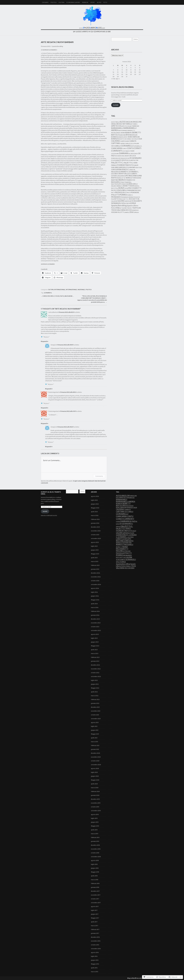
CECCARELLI (116, 146)
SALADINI (114, 201)
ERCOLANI (129, 160)
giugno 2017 (94, 914)
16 (122, 72)
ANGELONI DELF (116, 124)
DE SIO (127, 158)
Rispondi (44, 341)
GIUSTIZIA (139, 167)
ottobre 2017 (95, 899)
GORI (113, 170)
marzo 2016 (94, 971)
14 (113, 72)
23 (122, 74)
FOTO (105, 2)
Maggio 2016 (95, 964)
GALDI (136, 165)
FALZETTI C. (117, 162)
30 (122, 77)
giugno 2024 (95, 596)
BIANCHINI (122, 135)
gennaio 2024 (95, 615)
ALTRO (99, 2)
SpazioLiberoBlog (92, 19)
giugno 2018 (94, 868)
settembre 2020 (96, 764)
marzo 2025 (94, 561)
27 (140, 74)
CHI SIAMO (45, 2)
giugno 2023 (95, 642)
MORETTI (126, 186)
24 (126, 74)
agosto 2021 (95, 722)
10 (126, 70)
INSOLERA (114, 172)
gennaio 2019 (95, 841)
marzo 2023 (94, 653)
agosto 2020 (95, 768)
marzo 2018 (94, 879)
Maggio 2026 (95, 508)
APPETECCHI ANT (126, 126)
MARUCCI (123, 180)
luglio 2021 (94, 726)
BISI (127, 135)
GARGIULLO (123, 167)
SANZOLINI (127, 201)
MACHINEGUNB (135, 176)
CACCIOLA (134, 139)
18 (131, 72)
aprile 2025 (94, 557)
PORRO (123, 194)
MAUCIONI (125, 184)
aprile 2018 (94, 876)
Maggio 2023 (95, 646)
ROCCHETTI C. (124, 199)
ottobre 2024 (95, 580)
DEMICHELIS (115, 158)
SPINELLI (118, 208)
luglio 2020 (94, 772)
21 (113, 74)
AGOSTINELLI (115, 122)
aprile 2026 (94, 511)
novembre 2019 (95, 803)
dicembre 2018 (95, 845)
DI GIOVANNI (115, 160)
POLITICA (53, 2)
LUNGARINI (120, 176)
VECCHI (129, 210)
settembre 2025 (96, 538)
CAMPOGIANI (124, 141)
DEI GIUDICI (118, 156)
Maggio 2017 (95, 918)
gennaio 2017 (95, 933)
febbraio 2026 (95, 519)
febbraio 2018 (95, 883)
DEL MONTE (126, 156)
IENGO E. (125, 169)
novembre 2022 (96, 669)
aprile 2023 (94, 649)
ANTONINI (126, 124)
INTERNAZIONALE (59, 289)
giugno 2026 (95, 504)
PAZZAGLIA (119, 192)
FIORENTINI (123, 165)
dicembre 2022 (95, 665)
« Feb (113, 79)
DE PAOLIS (122, 158)
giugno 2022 (95, 684)
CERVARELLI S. (138, 146)
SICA (128, 203)
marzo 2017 (94, 925)
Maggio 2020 (95, 780)
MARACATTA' (121, 178)
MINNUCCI (119, 186)
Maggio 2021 (95, 734)
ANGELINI (129, 122)
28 (113, 77)
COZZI (132, 151)
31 (126, 77)
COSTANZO (125, 151)
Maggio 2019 (95, 826)
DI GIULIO (122, 160)
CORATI (137, 148)
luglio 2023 (94, 638)
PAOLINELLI (122, 190)
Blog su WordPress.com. (134, 978)
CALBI (140, 139)
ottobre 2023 (95, 626)
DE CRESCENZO (133, 153)
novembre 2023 (96, 623)
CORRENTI (116, 150)
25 (131, 74)
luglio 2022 (94, 680)
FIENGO (114, 165)
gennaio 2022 (95, 703)
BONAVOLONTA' (122, 137)
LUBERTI (134, 174)
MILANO (113, 186)
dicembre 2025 (95, 527)
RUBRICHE (85, 2)
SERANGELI (116, 203)
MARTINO (114, 180)
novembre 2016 (95, 941)
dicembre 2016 (95, 937)
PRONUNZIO (116, 197)
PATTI (113, 192)
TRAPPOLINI (136, 208)
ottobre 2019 (95, 807)
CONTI (124, 148)
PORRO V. (130, 195)
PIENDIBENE (135, 192)
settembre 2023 (96, 630)
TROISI (114, 210)
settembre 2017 (96, 902)
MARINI (138, 178)
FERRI (135, 163)
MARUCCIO (131, 180)
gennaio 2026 (95, 523)
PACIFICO (114, 190)
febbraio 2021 (95, 745)
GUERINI (118, 170)
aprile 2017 (94, 922)
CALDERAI (115, 141)
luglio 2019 (94, 818)
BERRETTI (136, 132)
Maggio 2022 (95, 688)
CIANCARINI (116, 148)
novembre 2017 (95, 895)
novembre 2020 (96, 757)
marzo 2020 (94, 787)
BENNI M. (128, 133)
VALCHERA (121, 210)
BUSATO (121, 139)
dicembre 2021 (95, 707)
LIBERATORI (122, 174)
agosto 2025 (95, 542)
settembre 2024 (96, 584)
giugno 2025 (95, 550)
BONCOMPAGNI (134, 137)
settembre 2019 (96, 810)
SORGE (133, 203)
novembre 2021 (95, 711)
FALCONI (135, 160)
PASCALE (137, 190)
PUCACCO (137, 197)
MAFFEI (114, 178)
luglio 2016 (94, 956)
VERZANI (114, 212)
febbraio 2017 (95, 929)
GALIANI (114, 167)
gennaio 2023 (95, 661)
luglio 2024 (94, 592)
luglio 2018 (94, 864)
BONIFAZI (114, 139)
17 (126, 72)
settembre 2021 (96, 718)
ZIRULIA (136, 212)
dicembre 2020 (95, 753)
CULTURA (61, 2)
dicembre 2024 (95, 573)
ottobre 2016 (95, 945)
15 (117, 72)
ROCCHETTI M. (134, 199)
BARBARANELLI (117, 128)
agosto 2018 (95, 860)
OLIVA (126, 188)
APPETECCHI (116, 126)
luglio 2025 (94, 546)
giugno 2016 (94, 960)
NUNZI (121, 188)
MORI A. (136, 186)
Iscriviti (115, 105)
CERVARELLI (127, 145)
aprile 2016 (94, 968)
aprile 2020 (94, 784)
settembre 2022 (96, 676)
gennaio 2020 (95, 795)
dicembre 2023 (95, 619)
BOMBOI (114, 137)
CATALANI (136, 143)
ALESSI (123, 122)
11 (130, 70)
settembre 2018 (96, 856)
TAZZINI (123, 208)
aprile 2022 (94, 692)
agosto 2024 (95, 588)
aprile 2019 (94, 830)
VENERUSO (135, 210)
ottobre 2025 (95, 534)
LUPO (126, 176)
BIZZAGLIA (133, 135)
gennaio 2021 (95, 749)
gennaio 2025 (95, 569)
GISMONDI (131, 167)
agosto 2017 (95, 906)
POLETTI (115, 195)
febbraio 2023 (95, 657)
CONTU (130, 148)
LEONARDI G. (48, 293)
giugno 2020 (95, 776)
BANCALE (135, 126)
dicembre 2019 (95, 799)
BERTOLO (115, 135)
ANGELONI (137, 122)
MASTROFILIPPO (116, 184)
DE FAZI (132, 521)
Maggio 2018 (95, 872)
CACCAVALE (127, 139)
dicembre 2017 (95, 891)
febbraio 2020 (95, 791)
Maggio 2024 (95, 600)
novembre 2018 (95, 849)
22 (118, 74)
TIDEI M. (129, 208)
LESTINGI (114, 174)
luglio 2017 (94, 910)
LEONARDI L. (134, 172)
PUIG (112, 199)
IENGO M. (132, 169)
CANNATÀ (132, 141)
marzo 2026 (94, 515)
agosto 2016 (95, 952)
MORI (132, 186)
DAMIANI (123, 153)
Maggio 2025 (95, 554)
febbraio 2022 (95, 699)
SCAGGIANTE (137, 201)
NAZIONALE (81, 289)
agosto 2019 (95, 814)
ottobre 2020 (95, 761)
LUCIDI (113, 176)
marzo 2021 (94, 741)
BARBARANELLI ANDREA (125, 502)
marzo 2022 (94, 695)
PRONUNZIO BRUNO (127, 197)
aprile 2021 (94, 738)
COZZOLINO (115, 153)
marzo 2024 (94, 607)
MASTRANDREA (126, 182)
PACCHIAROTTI (135, 188)
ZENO (131, 212)
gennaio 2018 (95, 887)
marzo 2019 (94, 833)
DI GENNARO (136, 158)
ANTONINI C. (134, 124)
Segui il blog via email (122, 87)
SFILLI (124, 203)
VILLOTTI (120, 212)
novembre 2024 (96, 577)
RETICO (117, 199)
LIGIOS (129, 174)
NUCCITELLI (114, 188)
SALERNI (120, 201)
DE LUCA (133, 156)
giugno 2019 (94, 822)
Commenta (99, 476)
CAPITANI (115, 143)
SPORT (92, 2)
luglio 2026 (94, 500)
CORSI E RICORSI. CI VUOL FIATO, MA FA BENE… (58, 296)
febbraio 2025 (95, 565)
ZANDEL (126, 212)
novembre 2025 (96, 531)
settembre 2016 (96, 948)
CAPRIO (122, 143)
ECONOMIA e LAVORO (73, 2)
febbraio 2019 (95, 837)
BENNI (123, 133)
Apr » (118, 79)
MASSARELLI (116, 182)
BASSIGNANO (123, 130)
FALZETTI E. (128, 163)
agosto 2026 (95, 496)
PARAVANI (130, 190)
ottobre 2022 (95, 672)
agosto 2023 (95, 634)
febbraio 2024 (95, 611)
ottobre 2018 (95, 853)
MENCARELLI (133, 184)
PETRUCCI (127, 192)
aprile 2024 (94, 603)
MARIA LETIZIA (131, 178)
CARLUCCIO (129, 143)
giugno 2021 (94, 730)
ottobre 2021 (95, 715)
